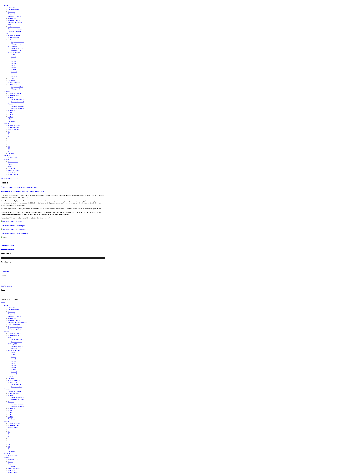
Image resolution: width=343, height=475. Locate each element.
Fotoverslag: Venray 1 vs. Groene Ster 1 (15, 233)
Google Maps (5, 271)
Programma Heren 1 (8, 245)
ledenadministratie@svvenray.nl (23, 296)
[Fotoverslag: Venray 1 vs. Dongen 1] (12, 221)
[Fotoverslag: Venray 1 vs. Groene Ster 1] (13, 229)
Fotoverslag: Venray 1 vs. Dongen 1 (13, 225)
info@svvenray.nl (6, 286)
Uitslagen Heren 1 (7, 249)
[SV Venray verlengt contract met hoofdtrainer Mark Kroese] (19, 187)
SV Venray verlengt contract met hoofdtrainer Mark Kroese (22, 191)
